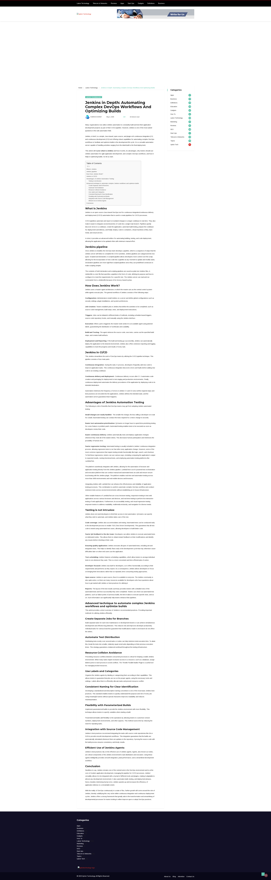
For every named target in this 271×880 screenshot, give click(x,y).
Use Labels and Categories (96, 192)
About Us (167, 876)
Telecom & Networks (100, 3)
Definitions (151, 3)
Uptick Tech (174, 144)
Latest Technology (83, 3)
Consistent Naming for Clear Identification (101, 194)
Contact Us (190, 876)
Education (173, 106)
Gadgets (141, 3)
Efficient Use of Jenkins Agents (97, 200)
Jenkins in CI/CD (91, 176)
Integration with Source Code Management (101, 198)
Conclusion (89, 203)
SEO (172, 129)
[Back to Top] (263, 874)
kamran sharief (96, 117)
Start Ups (131, 3)
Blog (174, 876)
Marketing (173, 122)
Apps (122, 3)
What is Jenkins (91, 169)
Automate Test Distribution (96, 188)
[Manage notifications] (266, 875)
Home (80, 88)
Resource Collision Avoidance (97, 190)
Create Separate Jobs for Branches (99, 185)
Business (161, 3)
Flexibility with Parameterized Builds (99, 196)
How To (173, 114)
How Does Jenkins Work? (94, 174)
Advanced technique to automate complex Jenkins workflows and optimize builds (112, 183)
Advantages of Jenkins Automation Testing (100, 179)
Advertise (181, 876)
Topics (172, 141)
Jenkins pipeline (91, 171)
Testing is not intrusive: (95, 181)
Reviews (114, 3)
